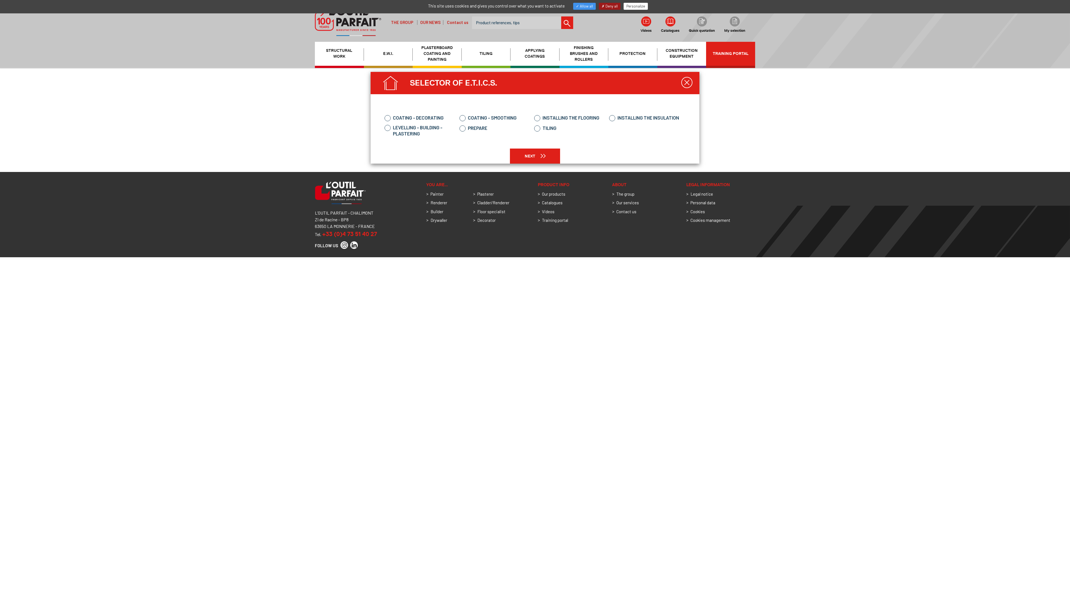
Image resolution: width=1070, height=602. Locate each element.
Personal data (702, 202)
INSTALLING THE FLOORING (571, 117)
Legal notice (701, 193)
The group (402, 22)
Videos (646, 30)
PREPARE (477, 128)
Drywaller (439, 220)
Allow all (586, 6)
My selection (734, 30)
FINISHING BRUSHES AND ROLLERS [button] (584, 53)
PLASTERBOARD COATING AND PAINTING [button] (437, 53)
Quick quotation (702, 30)
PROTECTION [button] (632, 53)
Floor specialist (491, 211)
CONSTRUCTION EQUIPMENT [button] (682, 53)
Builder (437, 211)
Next (530, 156)
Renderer (439, 202)
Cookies (697, 211)
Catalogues (670, 30)
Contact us (457, 22)
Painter (437, 193)
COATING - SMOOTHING (492, 117)
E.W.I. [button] (388, 53)
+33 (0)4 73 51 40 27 (349, 233)
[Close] (686, 82)
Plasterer (485, 193)
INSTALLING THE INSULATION (648, 117)
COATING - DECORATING (418, 117)
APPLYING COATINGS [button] (535, 53)
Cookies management (710, 220)
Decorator (486, 220)
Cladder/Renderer (493, 202)
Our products (553, 193)
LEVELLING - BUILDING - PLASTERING (417, 130)
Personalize (635, 6)
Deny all (611, 6)
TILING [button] (486, 53)
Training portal (730, 53)
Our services (627, 202)
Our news (430, 22)
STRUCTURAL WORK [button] (339, 53)
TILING (549, 128)
